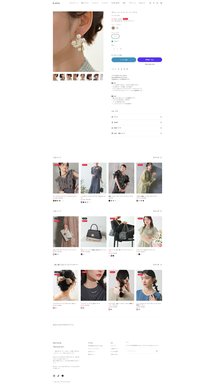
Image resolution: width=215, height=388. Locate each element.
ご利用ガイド (114, 348)
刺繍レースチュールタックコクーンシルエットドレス (121, 196)
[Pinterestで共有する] (124, 69)
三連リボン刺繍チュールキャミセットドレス (146, 196)
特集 (124, 3)
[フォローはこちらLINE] (62, 376)
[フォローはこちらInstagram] (54, 376)
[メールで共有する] (127, 69)
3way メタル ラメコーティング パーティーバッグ (64, 249)
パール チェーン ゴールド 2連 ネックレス (90, 303)
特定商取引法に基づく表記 (95, 345)
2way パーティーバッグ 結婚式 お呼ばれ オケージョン (93, 249)
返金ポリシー (91, 351)
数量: (113, 45)
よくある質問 (114, 351)
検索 (112, 343)
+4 (62, 200)
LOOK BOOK (115, 3)
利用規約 (90, 343)
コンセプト (105, 3)
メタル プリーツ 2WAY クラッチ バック (145, 249)
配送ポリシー (91, 354)
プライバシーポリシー (94, 348)
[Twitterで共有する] (121, 69)
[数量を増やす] (121, 49)
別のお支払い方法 (150, 64)
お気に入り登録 (117, 55)
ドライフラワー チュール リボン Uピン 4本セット (64, 303)
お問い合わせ (114, 354)
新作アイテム (85, 3)
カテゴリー (73, 3)
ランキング (95, 3)
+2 (118, 200)
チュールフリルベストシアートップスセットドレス (64, 196)
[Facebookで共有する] (118, 69)
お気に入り (142, 3)
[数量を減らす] (114, 49)
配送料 (118, 20)
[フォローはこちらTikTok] (58, 376)
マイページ (113, 345)
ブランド (131, 3)
